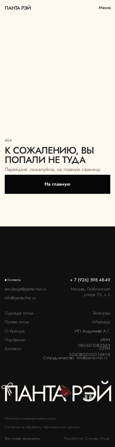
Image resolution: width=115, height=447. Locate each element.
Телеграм (101, 313)
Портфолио (15, 340)
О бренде (15, 331)
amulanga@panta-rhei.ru (25, 289)
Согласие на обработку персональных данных (42, 427)
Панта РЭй (17, 7)
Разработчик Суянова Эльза (86, 438)
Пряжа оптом (17, 322)
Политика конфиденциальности (30, 418)
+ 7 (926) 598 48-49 (90, 280)
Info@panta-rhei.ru (20, 298)
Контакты (13, 348)
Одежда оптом (19, 313)
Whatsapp (101, 322)
